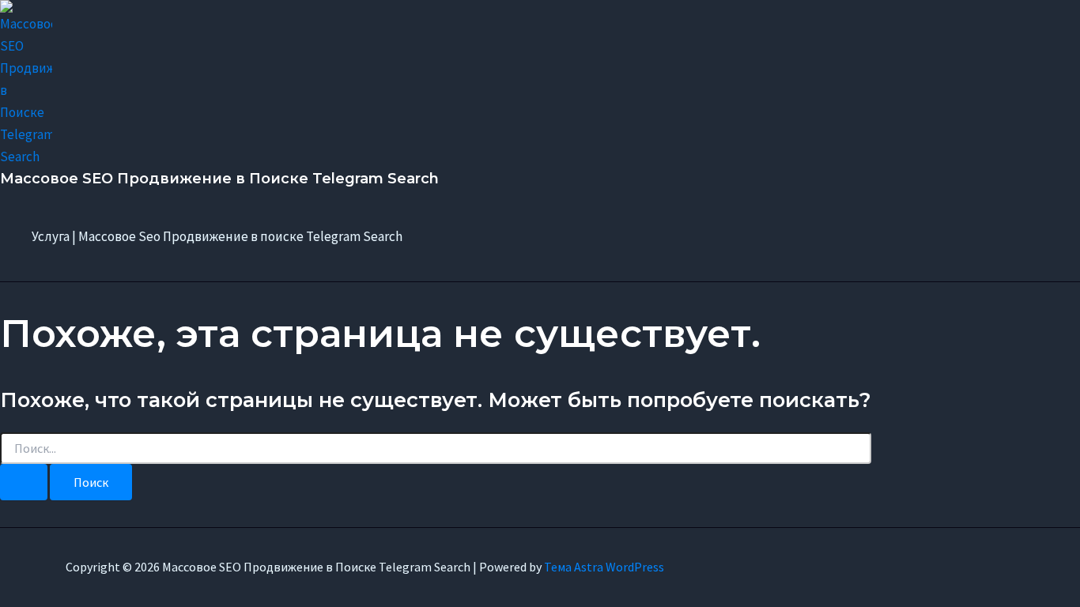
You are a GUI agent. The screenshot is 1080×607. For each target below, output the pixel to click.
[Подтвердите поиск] (23, 482)
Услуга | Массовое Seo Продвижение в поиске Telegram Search (217, 236)
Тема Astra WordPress (604, 567)
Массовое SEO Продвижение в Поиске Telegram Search (219, 178)
